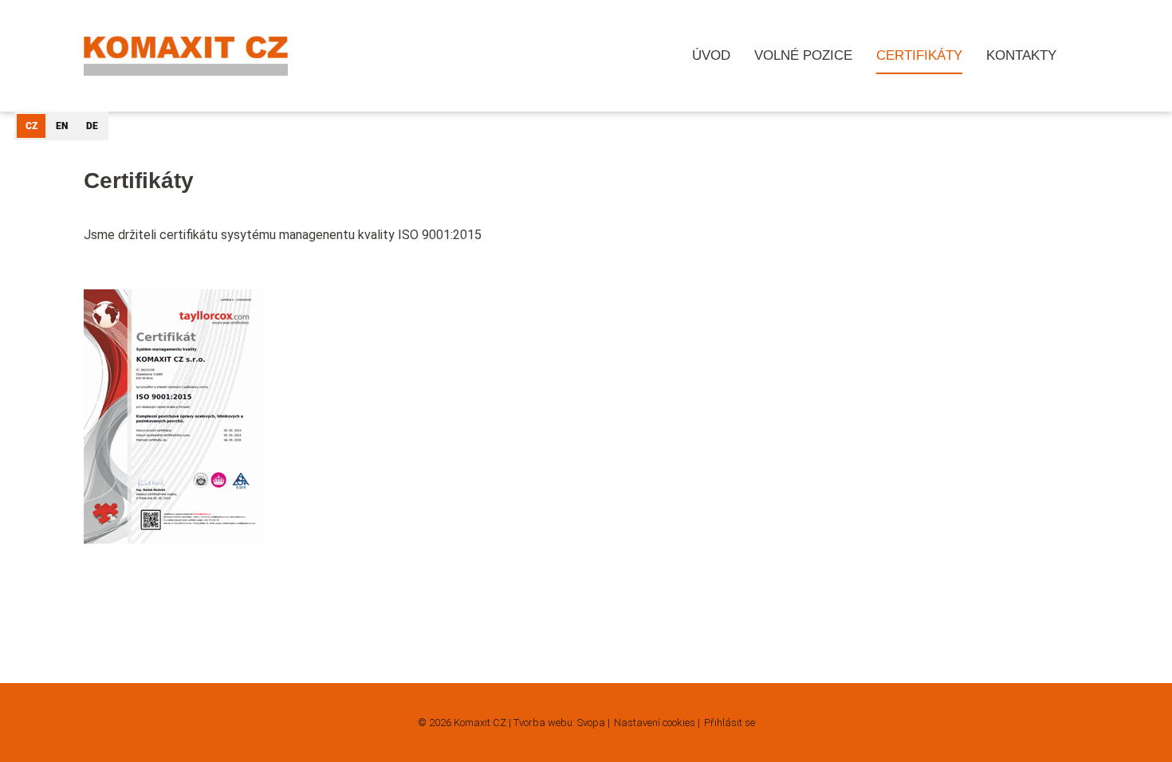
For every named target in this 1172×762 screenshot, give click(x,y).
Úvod (711, 55)
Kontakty (1021, 55)
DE (92, 126)
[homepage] (186, 56)
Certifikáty (919, 55)
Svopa (591, 723)
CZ (31, 126)
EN (62, 126)
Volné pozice (803, 55)
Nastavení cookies (654, 723)
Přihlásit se (729, 723)
